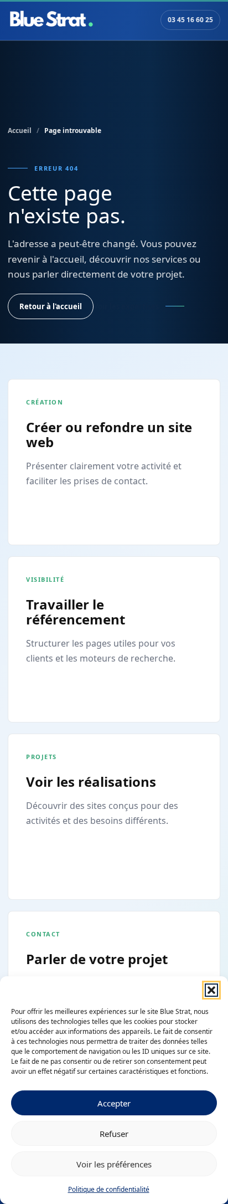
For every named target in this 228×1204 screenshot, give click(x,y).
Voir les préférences (114, 1164)
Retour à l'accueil (50, 306)
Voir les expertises (126, 306)
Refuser (114, 1133)
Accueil (20, 130)
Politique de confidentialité (108, 1189)
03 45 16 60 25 (190, 19)
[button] (211, 990)
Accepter (114, 1103)
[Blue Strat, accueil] (51, 20)
